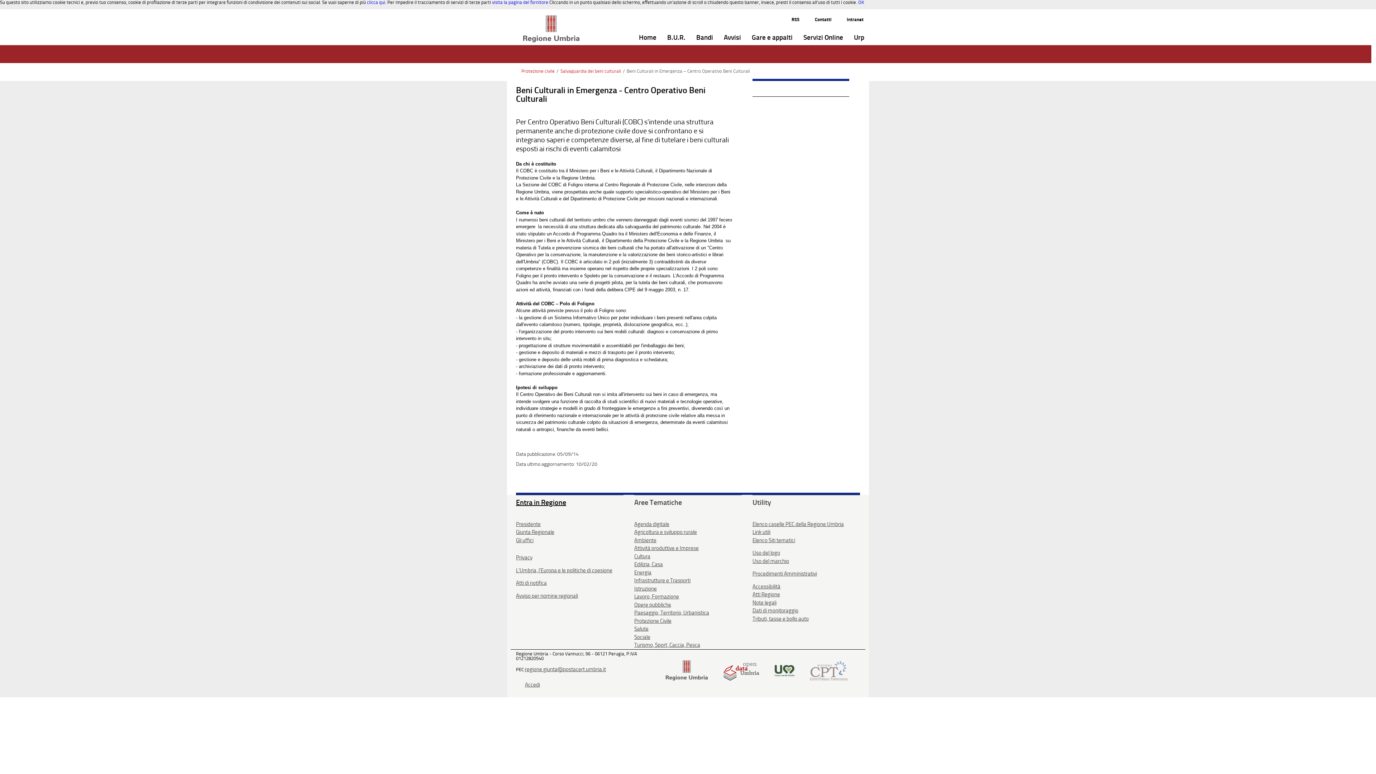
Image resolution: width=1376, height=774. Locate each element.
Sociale (642, 637)
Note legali (764, 602)
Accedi (532, 685)
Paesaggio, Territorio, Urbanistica (671, 613)
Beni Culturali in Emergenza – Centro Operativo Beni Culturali (688, 71)
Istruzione (645, 589)
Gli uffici (525, 540)
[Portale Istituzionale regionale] (687, 670)
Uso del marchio (770, 561)
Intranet (855, 19)
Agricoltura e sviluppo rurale (665, 532)
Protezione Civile (653, 621)
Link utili (761, 532)
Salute (641, 629)
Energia (642, 572)
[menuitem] (648, 38)
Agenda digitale (651, 524)
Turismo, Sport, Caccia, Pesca (667, 645)
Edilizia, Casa (648, 564)
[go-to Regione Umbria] (551, 19)
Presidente (528, 524)
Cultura (642, 556)
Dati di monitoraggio (775, 610)
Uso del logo (766, 553)
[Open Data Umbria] (741, 670)
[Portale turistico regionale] (784, 670)
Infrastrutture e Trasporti (662, 580)
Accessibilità (766, 586)
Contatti (823, 19)
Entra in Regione (541, 502)
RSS (795, 19)
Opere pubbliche (652, 605)
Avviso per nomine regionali (547, 596)
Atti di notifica (531, 583)
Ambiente (645, 540)
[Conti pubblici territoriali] (828, 670)
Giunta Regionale (535, 532)
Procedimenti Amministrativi (784, 573)
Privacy (524, 557)
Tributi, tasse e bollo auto (780, 619)
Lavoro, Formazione (656, 596)
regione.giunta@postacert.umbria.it (565, 669)
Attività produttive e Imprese (666, 548)
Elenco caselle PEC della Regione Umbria (798, 524)
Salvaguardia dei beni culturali (590, 71)
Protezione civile (538, 71)
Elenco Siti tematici (773, 540)
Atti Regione (766, 594)
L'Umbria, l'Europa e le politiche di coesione (564, 570)
